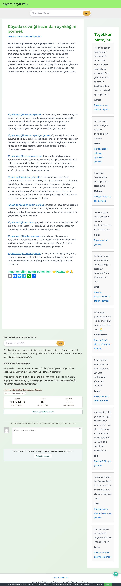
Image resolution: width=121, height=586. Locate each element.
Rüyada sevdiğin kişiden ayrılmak (24, 253)
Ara (86, 13)
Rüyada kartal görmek (101, 242)
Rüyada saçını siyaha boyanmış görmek (102, 513)
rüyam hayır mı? (15, 4)
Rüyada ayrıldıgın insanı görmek (23, 177)
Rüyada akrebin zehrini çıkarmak (102, 554)
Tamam (107, 584)
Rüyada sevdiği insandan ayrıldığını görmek (29, 135)
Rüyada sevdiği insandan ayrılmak (24, 114)
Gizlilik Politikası (60, 577)
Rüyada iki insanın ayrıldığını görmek (26, 205)
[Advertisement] (43, 93)
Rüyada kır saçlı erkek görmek (102, 398)
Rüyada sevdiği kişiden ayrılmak (23, 236)
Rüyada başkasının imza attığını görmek (102, 296)
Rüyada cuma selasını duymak (102, 107)
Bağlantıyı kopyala (43, 456)
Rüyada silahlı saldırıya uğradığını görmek (101, 155)
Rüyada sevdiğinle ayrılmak (21, 222)
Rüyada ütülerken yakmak (102, 463)
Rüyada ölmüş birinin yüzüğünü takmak (102, 344)
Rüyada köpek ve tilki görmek (102, 198)
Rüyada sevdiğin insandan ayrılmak (25, 156)
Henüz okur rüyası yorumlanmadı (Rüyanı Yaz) (24, 36)
